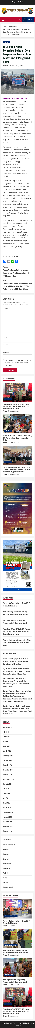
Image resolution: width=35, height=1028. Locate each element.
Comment (7, 308)
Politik (5, 878)
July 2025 (6, 788)
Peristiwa (6, 873)
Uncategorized (8, 887)
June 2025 (6, 793)
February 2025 (8, 812)
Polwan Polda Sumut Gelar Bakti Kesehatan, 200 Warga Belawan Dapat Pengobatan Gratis (17, 438)
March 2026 (7, 751)
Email (5, 345)
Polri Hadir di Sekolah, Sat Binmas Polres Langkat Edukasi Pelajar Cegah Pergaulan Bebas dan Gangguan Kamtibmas (16, 469)
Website (6, 353)
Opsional (5, 859)
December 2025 (8, 765)
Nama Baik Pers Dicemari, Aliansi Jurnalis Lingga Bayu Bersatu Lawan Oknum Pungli (16, 661)
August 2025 (7, 784)
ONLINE (30, 20)
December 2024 (8, 822)
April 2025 (6, 803)
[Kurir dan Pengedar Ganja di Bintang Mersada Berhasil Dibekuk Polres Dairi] (17, 938)
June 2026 (6, 737)
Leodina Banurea (8, 691)
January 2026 (7, 760)
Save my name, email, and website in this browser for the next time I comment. (18, 362)
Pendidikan (6, 868)
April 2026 (6, 746)
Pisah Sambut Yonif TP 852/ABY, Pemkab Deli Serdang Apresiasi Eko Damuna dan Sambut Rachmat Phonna (16, 406)
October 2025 (7, 774)
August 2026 (7, 727)
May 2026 (6, 741)
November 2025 (8, 770)
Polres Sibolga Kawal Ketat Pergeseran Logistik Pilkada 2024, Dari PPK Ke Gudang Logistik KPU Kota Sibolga (17, 284)
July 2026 (6, 732)
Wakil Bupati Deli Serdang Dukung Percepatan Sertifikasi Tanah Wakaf (15, 981)
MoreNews (28, 1023)
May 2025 (6, 798)
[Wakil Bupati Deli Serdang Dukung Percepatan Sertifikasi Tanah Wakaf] (17, 967)
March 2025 (7, 807)
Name (6, 337)
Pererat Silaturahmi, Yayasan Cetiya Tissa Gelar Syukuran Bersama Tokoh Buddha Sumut (17, 642)
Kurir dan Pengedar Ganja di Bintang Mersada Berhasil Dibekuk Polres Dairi (15, 951)
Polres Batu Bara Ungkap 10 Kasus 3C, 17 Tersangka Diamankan (16, 922)
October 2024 (7, 831)
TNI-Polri (6, 42)
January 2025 (7, 817)
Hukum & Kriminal (9, 845)
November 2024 (8, 826)
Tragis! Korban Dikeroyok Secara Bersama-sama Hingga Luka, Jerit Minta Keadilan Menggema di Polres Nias (16, 671)
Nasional (5, 849)
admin (5, 66)
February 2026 (8, 755)
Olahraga (6, 854)
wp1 (5, 411)
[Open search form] (20, 20)
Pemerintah (7, 863)
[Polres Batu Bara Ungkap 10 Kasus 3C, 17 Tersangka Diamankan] (17, 908)
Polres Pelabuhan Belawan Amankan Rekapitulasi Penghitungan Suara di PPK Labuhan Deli (16, 271)
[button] (3, 20)
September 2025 (8, 779)
